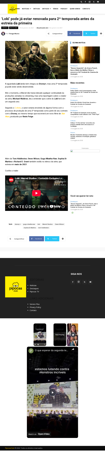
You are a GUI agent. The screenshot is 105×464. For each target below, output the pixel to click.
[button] (81, 2)
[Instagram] (89, 2)
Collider (18, 108)
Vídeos (55, 9)
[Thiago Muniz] (3, 34)
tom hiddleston (43, 228)
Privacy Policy (35, 307)
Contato (86, 9)
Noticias (13, 28)
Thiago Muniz (14, 34)
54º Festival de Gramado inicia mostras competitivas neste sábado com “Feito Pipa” (84, 113)
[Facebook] (85, 2)
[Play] (35, 344)
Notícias (25, 9)
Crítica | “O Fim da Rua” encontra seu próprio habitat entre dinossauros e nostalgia (82, 124)
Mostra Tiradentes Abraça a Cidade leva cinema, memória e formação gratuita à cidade (83, 136)
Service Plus (35, 304)
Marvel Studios (47, 224)
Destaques (74, 65)
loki (39, 224)
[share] (73, 349)
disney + (18, 224)
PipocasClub (9, 448)
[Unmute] (38, 344)
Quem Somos (75, 9)
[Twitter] (94, 2)
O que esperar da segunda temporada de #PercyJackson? (52, 350)
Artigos (45, 9)
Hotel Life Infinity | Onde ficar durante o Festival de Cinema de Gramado (83, 103)
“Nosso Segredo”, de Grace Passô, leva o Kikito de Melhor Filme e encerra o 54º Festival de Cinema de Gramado (84, 71)
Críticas (36, 9)
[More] (101, 33)
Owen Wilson (59, 224)
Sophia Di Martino (30, 228)
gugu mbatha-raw (29, 224)
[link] (31, 350)
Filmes (72, 132)
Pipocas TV (34, 291)
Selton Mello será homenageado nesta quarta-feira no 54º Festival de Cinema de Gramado (84, 92)
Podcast (64, 9)
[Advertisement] (85, 229)
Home (17, 9)
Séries (4, 28)
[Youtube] (98, 2)
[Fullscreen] (44, 344)
